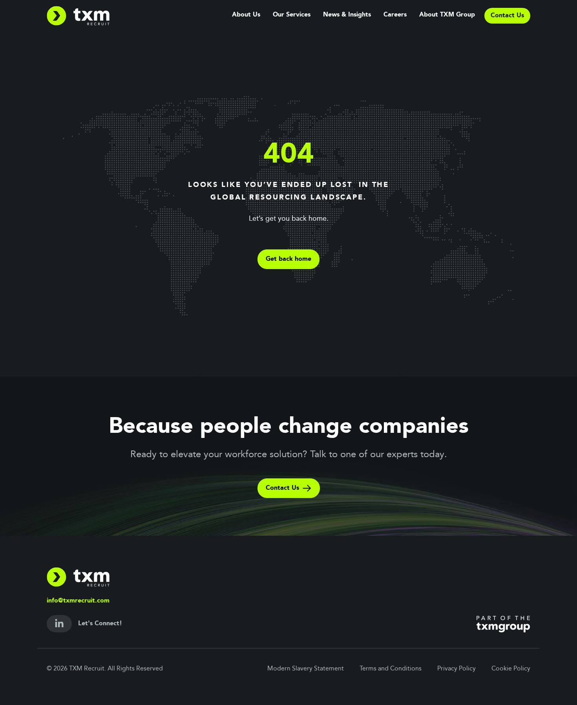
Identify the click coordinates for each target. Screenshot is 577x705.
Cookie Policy (510, 669)
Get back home (288, 259)
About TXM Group (447, 15)
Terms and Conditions (391, 669)
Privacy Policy (456, 669)
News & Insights (347, 15)
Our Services (291, 15)
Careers (395, 15)
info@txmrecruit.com (78, 601)
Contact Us (282, 488)
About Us (246, 15)
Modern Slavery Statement (305, 669)
